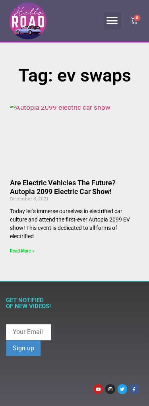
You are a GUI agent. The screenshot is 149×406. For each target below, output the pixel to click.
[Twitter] (122, 389)
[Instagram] (110, 389)
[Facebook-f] (134, 389)
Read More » (22, 251)
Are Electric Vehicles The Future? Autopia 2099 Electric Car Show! (63, 187)
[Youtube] (98, 389)
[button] (112, 21)
